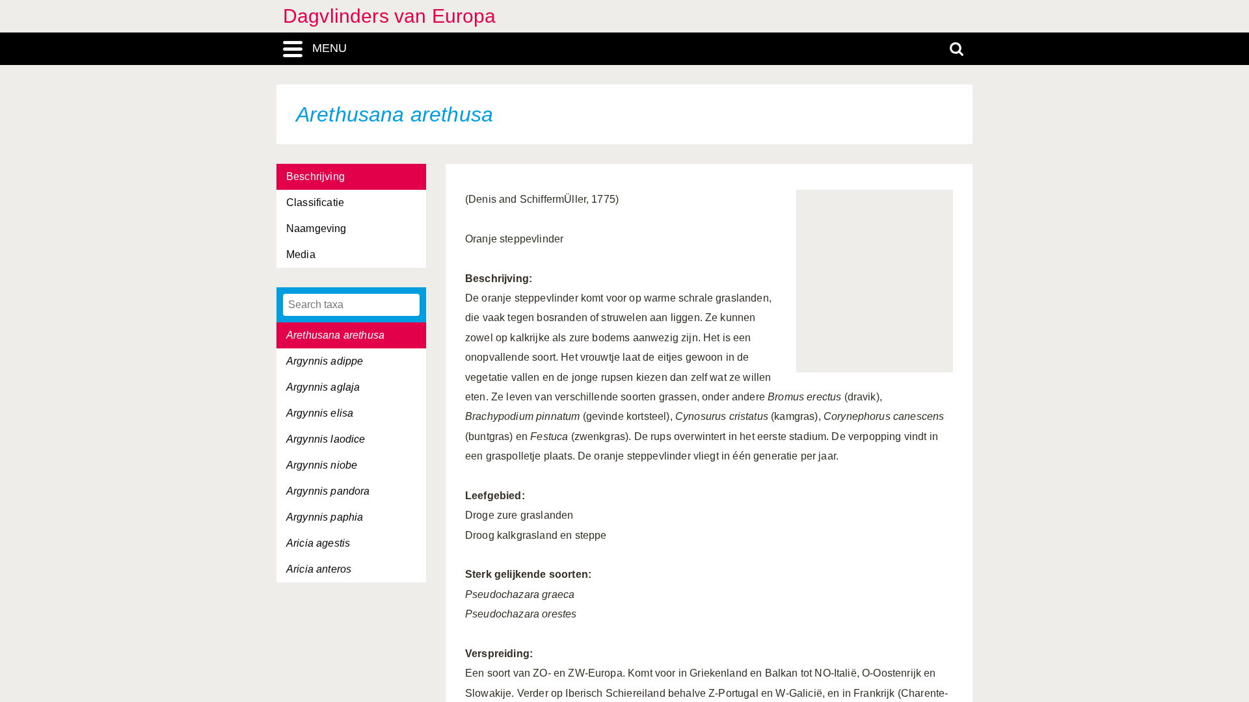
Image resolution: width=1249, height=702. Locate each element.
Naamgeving (316, 228)
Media (301, 254)
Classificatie (315, 202)
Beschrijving (315, 176)
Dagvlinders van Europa (389, 16)
